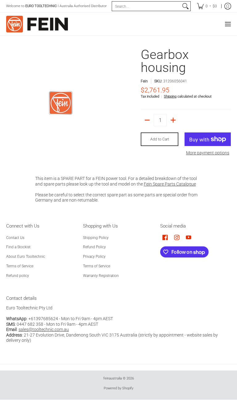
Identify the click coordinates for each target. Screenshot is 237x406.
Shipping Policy (96, 238)
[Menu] (227, 24)
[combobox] (146, 6)
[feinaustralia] (37, 24)
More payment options (207, 152)
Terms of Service (19, 266)
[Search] (185, 6)
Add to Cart (159, 139)
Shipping (170, 96)
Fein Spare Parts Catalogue (170, 184)
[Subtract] (147, 120)
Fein (144, 81)
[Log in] (228, 6)
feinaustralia (112, 378)
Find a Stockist (18, 247)
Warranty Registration (101, 276)
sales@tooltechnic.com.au (44, 329)
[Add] (173, 120)
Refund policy (17, 276)
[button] (165, 237)
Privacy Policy (94, 256)
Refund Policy (94, 247)
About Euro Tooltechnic (25, 256)
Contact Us (15, 238)
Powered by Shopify (118, 388)
